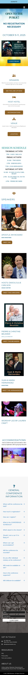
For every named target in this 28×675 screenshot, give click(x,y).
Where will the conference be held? (12, 505)
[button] (14, 620)
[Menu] (24, 7)
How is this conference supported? (10, 574)
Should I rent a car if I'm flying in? (11, 536)
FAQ (2, 653)
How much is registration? (11, 511)
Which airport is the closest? (12, 530)
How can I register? (9, 517)
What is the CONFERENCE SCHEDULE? (12, 523)
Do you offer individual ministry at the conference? (12, 559)
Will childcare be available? (12, 580)
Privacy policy (4, 655)
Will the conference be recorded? (10, 551)
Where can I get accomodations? (8, 544)
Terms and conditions (6, 658)
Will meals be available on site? (11, 566)
